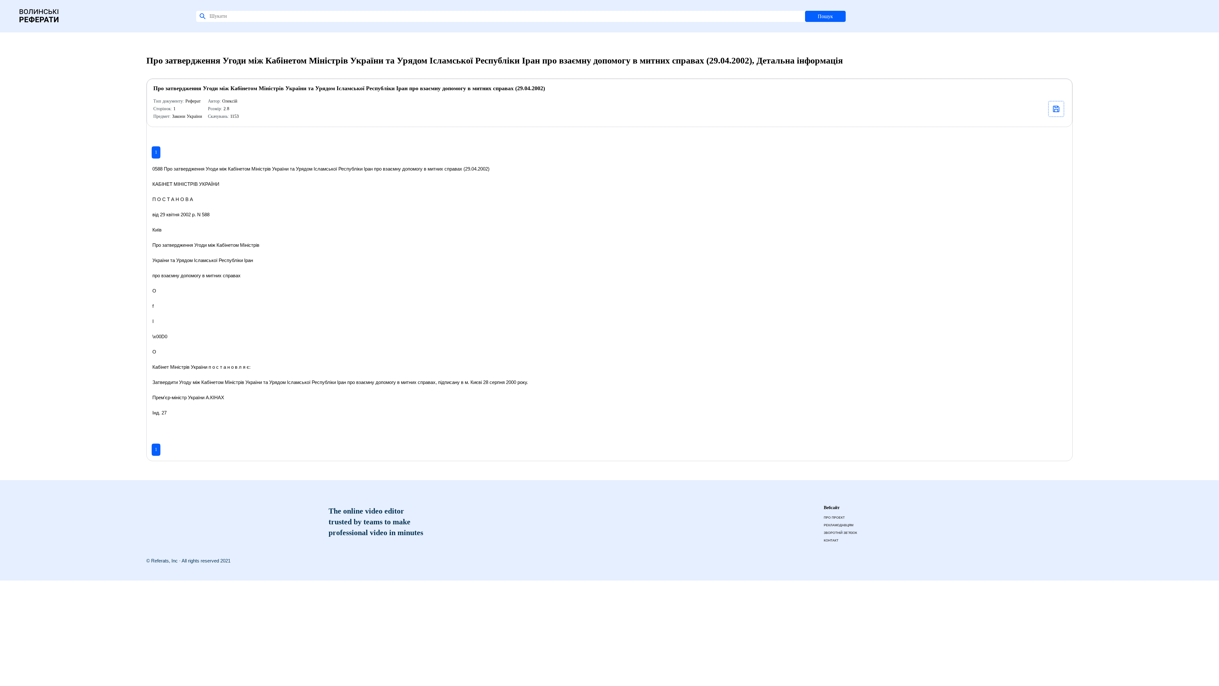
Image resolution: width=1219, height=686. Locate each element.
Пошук (825, 16)
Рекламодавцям (838, 525)
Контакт (831, 540)
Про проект (834, 517)
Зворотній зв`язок (840, 533)
